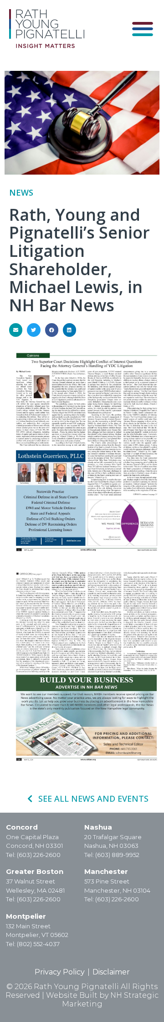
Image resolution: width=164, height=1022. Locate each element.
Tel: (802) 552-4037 (33, 943)
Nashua (98, 827)
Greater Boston (34, 871)
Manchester (106, 871)
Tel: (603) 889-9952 (111, 854)
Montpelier (26, 916)
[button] (142, 28)
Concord (22, 827)
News (21, 192)
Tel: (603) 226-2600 (33, 854)
